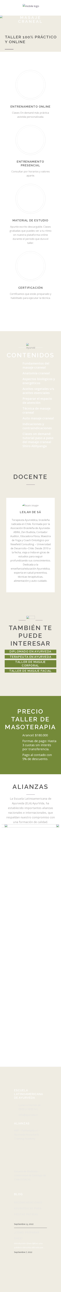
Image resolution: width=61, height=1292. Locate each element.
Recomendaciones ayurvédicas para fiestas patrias (28, 1208)
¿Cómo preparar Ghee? (26, 1235)
